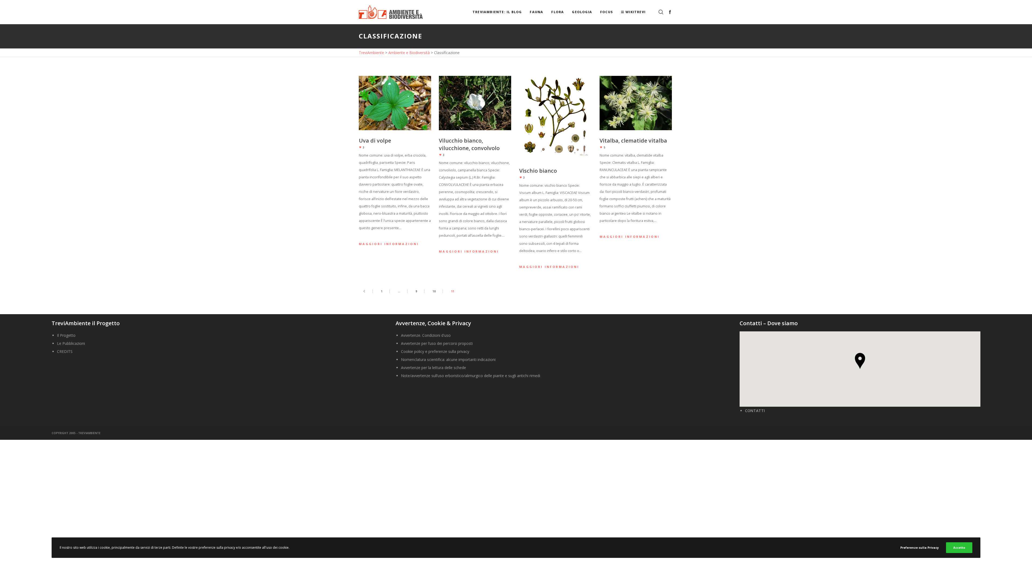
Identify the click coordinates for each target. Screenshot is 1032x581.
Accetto (959, 547)
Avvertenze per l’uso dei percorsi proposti (437, 343)
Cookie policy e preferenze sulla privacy (435, 351)
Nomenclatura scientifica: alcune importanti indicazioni (448, 359)
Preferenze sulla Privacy (919, 547)
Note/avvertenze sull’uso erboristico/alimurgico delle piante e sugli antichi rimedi (470, 375)
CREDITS (65, 351)
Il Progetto (66, 335)
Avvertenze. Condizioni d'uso (426, 335)
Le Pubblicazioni (71, 343)
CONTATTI (755, 410)
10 (434, 291)
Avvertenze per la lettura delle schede (433, 367)
